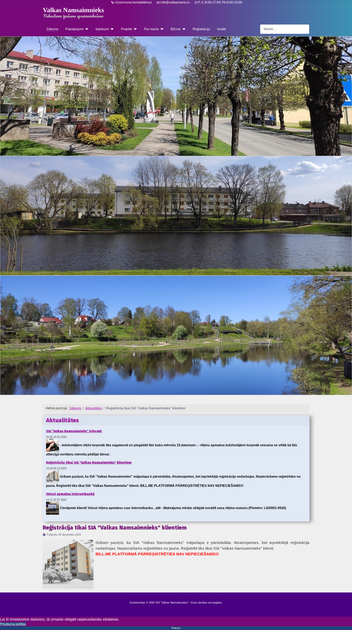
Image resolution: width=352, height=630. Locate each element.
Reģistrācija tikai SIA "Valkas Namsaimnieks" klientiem (88, 462)
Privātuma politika (13, 624)
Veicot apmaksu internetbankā (70, 494)
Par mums (151, 29)
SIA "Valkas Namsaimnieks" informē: (74, 431)
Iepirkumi (102, 29)
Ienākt (221, 29)
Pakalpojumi (74, 29)
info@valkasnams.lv (174, 2)
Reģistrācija (201, 29)
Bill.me (176, 29)
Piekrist (176, 628)
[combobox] (284, 29)
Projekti (126, 29)
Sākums (52, 29)
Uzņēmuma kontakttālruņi (133, 2)
